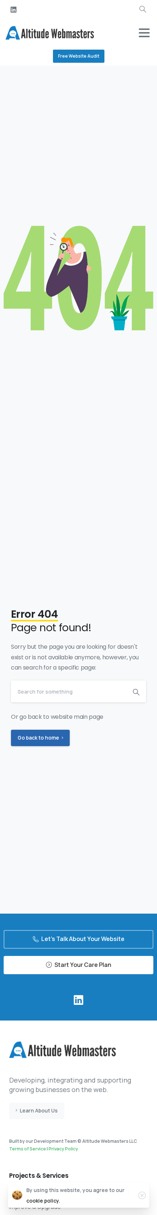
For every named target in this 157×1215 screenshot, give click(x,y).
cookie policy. (43, 1200)
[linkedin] (13, 9)
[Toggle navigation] (144, 33)
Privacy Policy (63, 1149)
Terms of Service (27, 1149)
